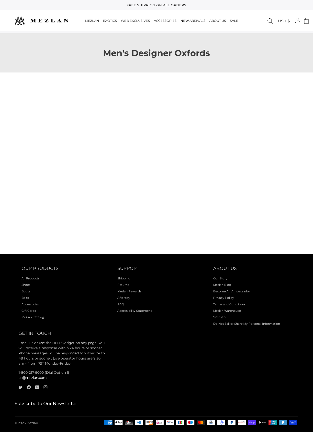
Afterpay (123, 298)
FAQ (120, 304)
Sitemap (219, 317)
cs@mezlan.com (33, 377)
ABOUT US (217, 21)
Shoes (26, 285)
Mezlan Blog (222, 285)
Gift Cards (29, 310)
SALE (234, 21)
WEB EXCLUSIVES (135, 21)
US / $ (284, 21)
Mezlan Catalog (33, 317)
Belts (25, 298)
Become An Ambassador (231, 291)
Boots (26, 291)
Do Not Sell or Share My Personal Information (246, 323)
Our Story (220, 278)
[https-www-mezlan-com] (41, 20)
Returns (123, 285)
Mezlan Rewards (129, 291)
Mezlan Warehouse (227, 310)
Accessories (30, 304)
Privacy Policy (223, 298)
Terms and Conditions (229, 304)
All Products (31, 278)
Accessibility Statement (134, 310)
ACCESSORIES (165, 21)
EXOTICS (110, 21)
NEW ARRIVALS (192, 21)
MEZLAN (92, 21)
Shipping (123, 278)
